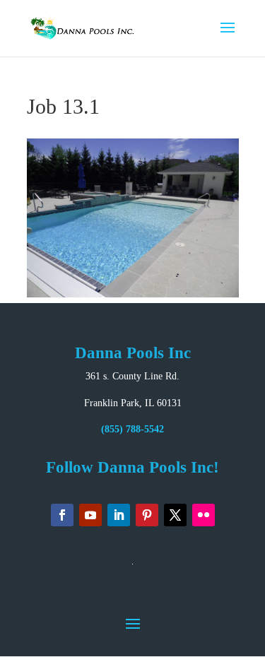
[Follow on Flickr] (203, 515)
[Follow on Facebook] (62, 515)
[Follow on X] (175, 515)
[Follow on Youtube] (90, 515)
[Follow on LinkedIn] (118, 515)
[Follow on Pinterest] (147, 515)
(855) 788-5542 (132, 429)
